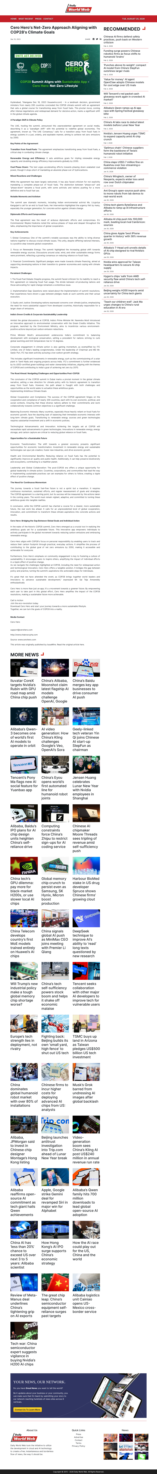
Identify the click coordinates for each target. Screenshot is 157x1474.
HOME (14, 19)
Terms (78, 1443)
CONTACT (48, 19)
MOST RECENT (26, 19)
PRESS (38, 19)
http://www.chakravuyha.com (24, 634)
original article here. (75, 644)
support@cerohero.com (21, 630)
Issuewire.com (54, 102)
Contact (78, 1440)
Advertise (78, 1437)
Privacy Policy (78, 1446)
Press (78, 1434)
